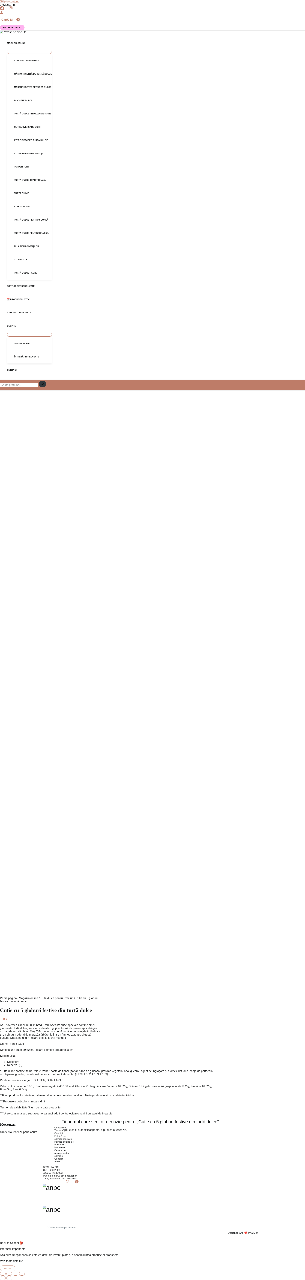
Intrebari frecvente (59, 1146)
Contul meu (60, 1127)
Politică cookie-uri (64, 1141)
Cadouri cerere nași (26, 60)
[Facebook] (2, 9)
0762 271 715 (8, 4)
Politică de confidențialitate (63, 1137)
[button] (12, 27)
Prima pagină (8, 998)
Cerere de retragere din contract (61, 1153)
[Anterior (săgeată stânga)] (3, 1278)
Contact (12, 370)
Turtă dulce (21, 193)
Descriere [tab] (13, 1061)
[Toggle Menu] (29, 52)
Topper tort (21, 167)
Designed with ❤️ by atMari (243, 1232)
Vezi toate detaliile (11, 1260)
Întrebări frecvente (26, 357)
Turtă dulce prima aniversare (32, 113)
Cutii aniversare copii (27, 127)
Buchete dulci (23, 100)
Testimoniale (22, 343)
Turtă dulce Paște (25, 273)
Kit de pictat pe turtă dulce (31, 140)
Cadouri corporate (19, 312)
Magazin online (16, 43)
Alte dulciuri (22, 206)
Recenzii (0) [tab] (14, 1065)
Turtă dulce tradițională (30, 180)
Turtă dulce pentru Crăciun (31, 233)
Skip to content (9, 1)
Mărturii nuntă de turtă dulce (33, 74)
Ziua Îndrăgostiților (26, 246)
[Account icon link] (1, 13)
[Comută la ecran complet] (9, 1274)
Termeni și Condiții (60, 1132)
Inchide (8, 1268)
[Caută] (42, 384)
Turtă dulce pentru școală (31, 220)
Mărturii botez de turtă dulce (32, 87)
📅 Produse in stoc (18, 299)
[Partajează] (15, 1274)
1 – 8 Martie (21, 259)
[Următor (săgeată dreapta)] (9, 1278)
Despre (11, 326)
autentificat (85, 1129)
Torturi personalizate (21, 286)
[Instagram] (10, 9)
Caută (1, 380)
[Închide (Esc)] (22, 1274)
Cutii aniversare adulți (28, 153)
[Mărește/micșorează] (3, 1274)
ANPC (57, 1161)
